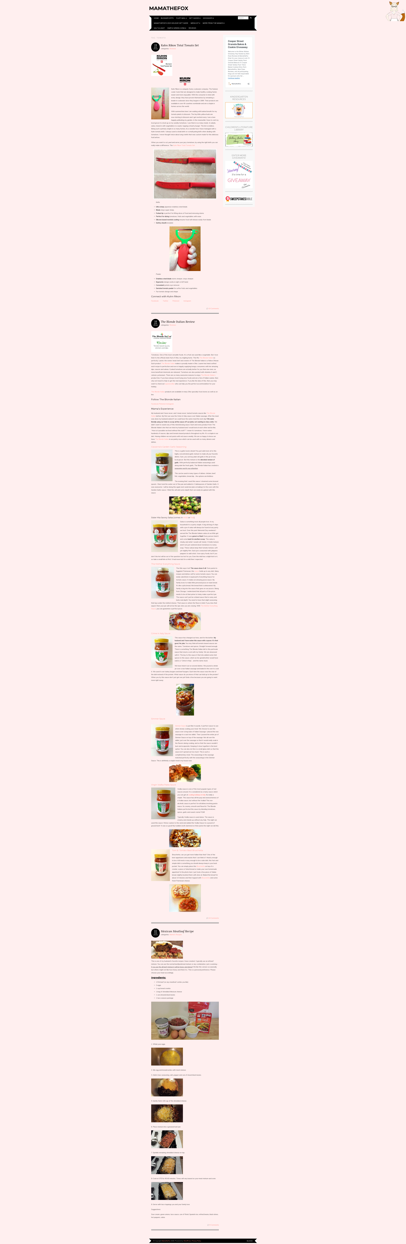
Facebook (154, 301)
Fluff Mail (180, 18)
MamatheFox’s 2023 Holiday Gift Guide (171, 23)
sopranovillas (170, 384)
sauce (197, 571)
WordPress (187, 1241)
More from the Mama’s (213, 23)
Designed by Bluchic (250, 1241)
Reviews (192, 28)
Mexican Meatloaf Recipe (177, 931)
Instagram (187, 301)
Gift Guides (194, 18)
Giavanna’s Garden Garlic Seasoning (168, 447)
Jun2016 (155, 48)
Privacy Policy (196, 1241)
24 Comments (213, 918)
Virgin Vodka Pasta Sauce (163, 785)
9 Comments (214, 1225)
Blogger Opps (167, 18)
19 (155, 45)
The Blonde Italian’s (208, 375)
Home (156, 18)
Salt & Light (159, 28)
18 (155, 321)
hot (192, 517)
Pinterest (175, 301)
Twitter (165, 301)
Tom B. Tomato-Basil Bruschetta (187, 850)
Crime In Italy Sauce (160, 633)
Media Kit (195, 23)
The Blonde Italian (206, 358)
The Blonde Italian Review (178, 321)
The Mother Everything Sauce (165, 564)
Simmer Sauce (158, 719)
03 (155, 931)
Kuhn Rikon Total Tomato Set (180, 45)
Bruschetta (201, 866)
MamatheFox (168, 8)
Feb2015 (155, 934)
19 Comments (213, 308)
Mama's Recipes (175, 935)
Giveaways (208, 18)
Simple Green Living (176, 28)
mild (185, 517)
